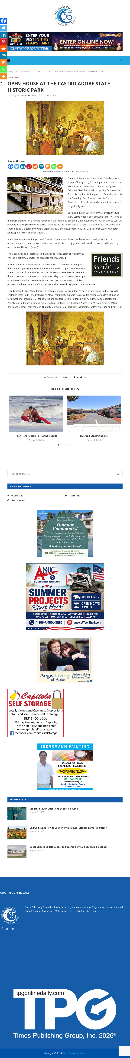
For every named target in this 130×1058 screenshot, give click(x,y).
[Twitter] (17, 166)
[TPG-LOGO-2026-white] (65, 990)
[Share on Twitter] (78, 377)
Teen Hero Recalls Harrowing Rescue (36, 435)
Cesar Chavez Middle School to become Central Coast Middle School (68, 846)
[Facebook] (10, 166)
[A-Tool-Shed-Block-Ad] (65, 564)
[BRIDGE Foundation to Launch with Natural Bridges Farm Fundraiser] (16, 832)
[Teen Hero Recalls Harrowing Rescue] (36, 414)
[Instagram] (12, 929)
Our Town (24, 71)
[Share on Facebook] (74, 377)
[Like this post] (68, 377)
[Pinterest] (29, 166)
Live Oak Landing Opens (94, 435)
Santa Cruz (41, 71)
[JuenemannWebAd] (65, 744)
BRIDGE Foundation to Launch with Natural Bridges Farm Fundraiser (68, 827)
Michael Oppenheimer (27, 95)
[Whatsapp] (54, 166)
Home (10, 71)
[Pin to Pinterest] (81, 377)
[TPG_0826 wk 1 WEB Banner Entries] (65, 33)
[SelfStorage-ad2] (35, 690)
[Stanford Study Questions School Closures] (16, 813)
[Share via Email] (85, 377)
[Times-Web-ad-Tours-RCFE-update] (65, 511)
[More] (60, 166)
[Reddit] (35, 166)
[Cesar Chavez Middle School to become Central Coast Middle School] (16, 851)
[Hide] (1, 82)
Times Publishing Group (74, 1053)
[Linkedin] (23, 166)
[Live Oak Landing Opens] (94, 414)
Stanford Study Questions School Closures (54, 808)
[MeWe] (41, 166)
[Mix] (47, 166)
